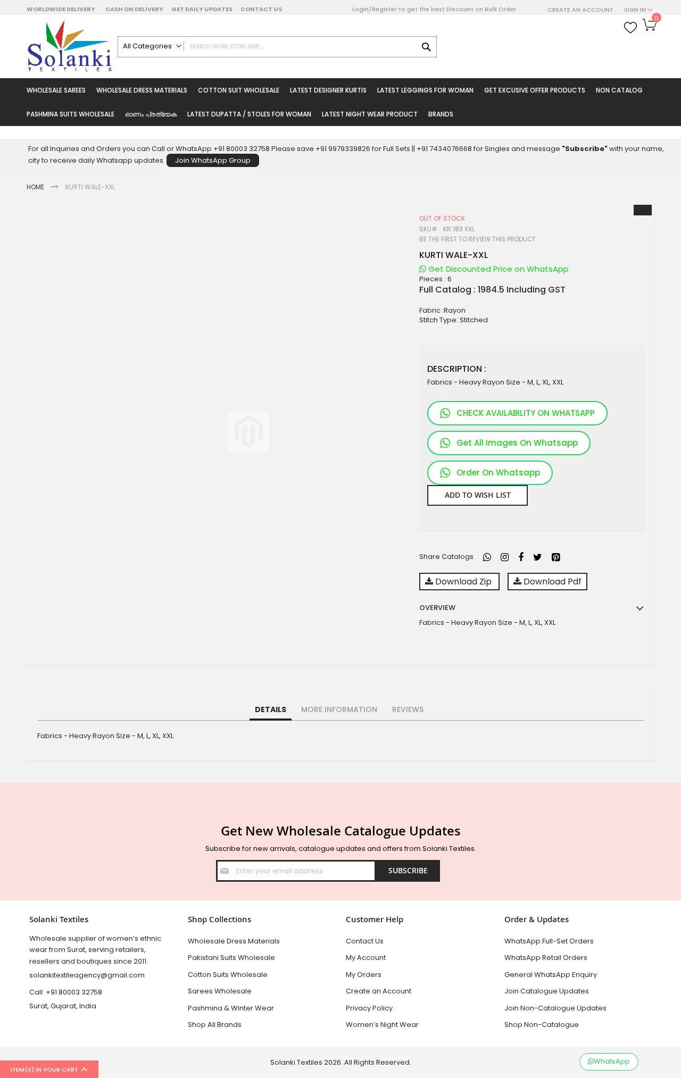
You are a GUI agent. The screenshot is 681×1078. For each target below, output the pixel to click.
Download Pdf (551, 581)
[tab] (271, 710)
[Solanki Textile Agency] (69, 46)
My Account (366, 957)
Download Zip (463, 581)
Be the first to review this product (477, 239)
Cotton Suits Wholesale (228, 975)
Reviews (407, 709)
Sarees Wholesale (220, 991)
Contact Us (261, 9)
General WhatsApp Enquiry (550, 975)
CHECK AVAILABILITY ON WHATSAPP (525, 413)
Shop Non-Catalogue (541, 1024)
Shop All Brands (215, 1024)
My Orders (363, 975)
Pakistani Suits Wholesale (231, 957)
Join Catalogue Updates (546, 991)
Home (35, 186)
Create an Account (580, 10)
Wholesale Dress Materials (234, 941)
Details (270, 709)
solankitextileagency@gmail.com (87, 975)
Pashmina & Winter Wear (231, 1008)
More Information (339, 709)
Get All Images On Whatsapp (517, 442)
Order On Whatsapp (498, 472)
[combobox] (277, 46)
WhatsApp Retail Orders (545, 957)
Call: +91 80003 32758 (65, 992)
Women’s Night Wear (382, 1024)
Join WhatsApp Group (213, 160)
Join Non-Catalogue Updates (555, 1008)
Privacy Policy (369, 1008)
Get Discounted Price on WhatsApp (497, 268)
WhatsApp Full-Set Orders (549, 941)
